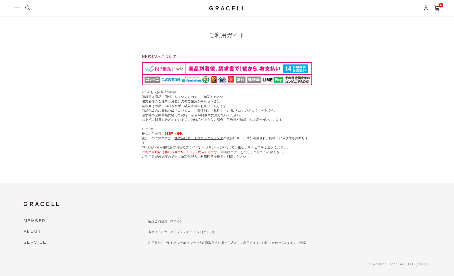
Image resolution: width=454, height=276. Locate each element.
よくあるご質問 (295, 243)
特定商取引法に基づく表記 (218, 243)
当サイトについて (161, 232)
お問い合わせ (271, 243)
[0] (437, 8)
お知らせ (208, 232)
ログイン (176, 221)
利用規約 (154, 243)
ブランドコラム (188, 232)
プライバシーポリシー (179, 243)
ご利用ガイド (250, 243)
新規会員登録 (158, 221)
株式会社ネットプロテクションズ (199, 138)
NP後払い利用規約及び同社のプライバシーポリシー (180, 147)
